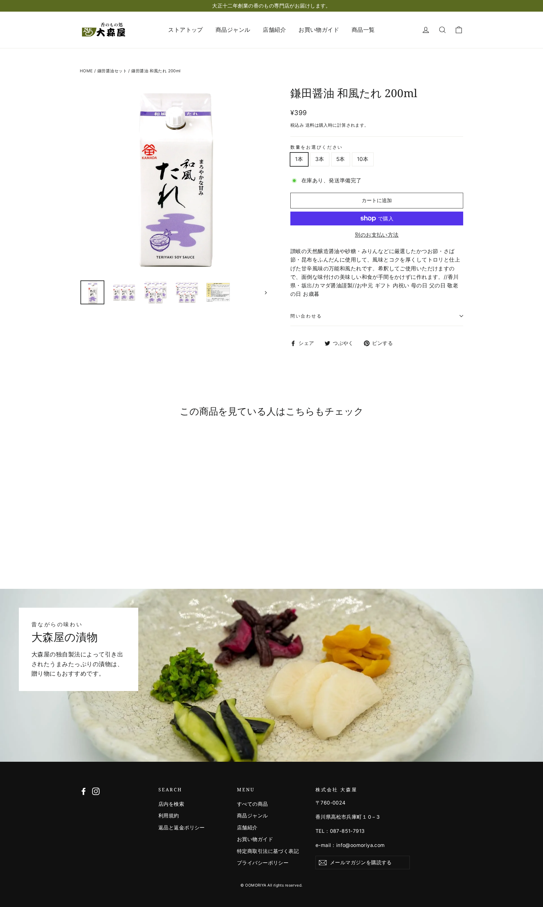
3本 (319, 159)
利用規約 (168, 816)
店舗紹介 (274, 29)
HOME (86, 70)
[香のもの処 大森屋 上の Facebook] (83, 791)
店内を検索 (171, 804)
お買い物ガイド (319, 29)
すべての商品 (252, 804)
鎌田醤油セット (112, 70)
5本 (340, 159)
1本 (299, 159)
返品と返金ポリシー (181, 828)
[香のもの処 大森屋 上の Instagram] (96, 791)
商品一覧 (363, 29)
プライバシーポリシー (262, 863)
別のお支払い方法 (376, 235)
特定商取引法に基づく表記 (268, 851)
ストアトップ (185, 29)
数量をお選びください (316, 147)
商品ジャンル (233, 29)
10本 (363, 159)
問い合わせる (306, 316)
